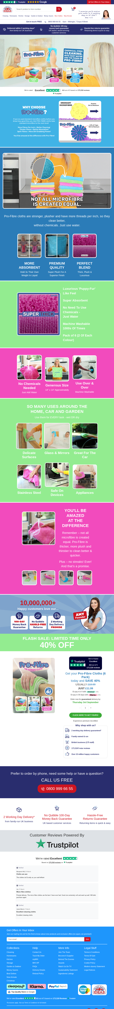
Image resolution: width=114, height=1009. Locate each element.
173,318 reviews (55, 862)
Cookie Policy (89, 963)
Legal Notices (89, 970)
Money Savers (48, 16)
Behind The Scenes (66, 959)
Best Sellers (59, 16)
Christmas (11, 981)
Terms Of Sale (89, 956)
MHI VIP (36, 963)
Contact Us (37, 952)
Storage (27, 16)
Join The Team (64, 952)
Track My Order (39, 956)
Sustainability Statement (67, 970)
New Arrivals (68, 16)
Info (97, 692)
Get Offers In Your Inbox (99, 2)
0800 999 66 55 (54, 22)
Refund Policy (38, 974)
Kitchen (20, 16)
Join (87, 939)
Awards (61, 963)
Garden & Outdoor (37, 16)
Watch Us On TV (64, 966)
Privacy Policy (89, 959)
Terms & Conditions (92, 952)
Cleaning (5, 16)
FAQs (35, 966)
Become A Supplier (65, 956)
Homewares (13, 16)
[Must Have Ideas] (7, 7)
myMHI (35, 959)
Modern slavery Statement (94, 966)
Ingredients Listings (66, 974)
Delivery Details (39, 970)
